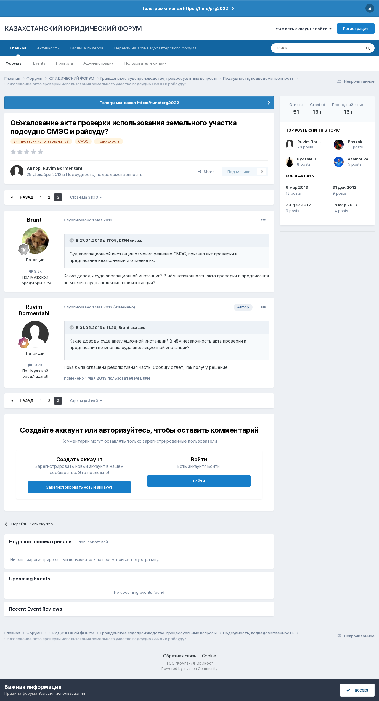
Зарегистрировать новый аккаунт (79, 487)
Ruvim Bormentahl (62, 168)
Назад (26, 197)
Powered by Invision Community (189, 668)
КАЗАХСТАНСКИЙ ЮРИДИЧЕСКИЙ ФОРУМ (73, 28)
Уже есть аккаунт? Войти (302, 28)
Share (208, 171)
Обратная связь (179, 655)
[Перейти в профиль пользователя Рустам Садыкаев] (289, 162)
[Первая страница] (12, 197)
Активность (48, 48)
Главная (18, 48)
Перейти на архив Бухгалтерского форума (155, 48)
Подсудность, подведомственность (104, 174)
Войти (199, 480)
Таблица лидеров (87, 48)
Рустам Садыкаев (315, 158)
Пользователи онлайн (145, 63)
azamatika (358, 158)
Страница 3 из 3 (85, 197)
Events (39, 63)
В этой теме (343, 48)
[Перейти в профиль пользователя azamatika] (339, 162)
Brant (34, 220)
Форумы (14, 63)
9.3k (37, 271)
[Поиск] (368, 48)
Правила (64, 63)
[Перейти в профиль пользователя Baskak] (339, 145)
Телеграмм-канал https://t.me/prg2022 (185, 8)
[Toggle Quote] (72, 240)
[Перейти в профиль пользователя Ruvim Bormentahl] (16, 171)
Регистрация (355, 28)
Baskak (355, 141)
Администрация (98, 63)
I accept (359, 689)
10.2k (37, 364)
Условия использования (61, 693)
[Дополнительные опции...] (263, 220)
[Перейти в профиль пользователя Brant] (35, 240)
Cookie (209, 655)
